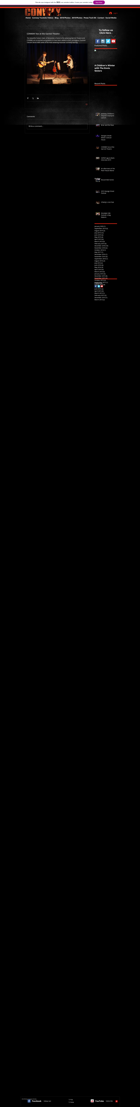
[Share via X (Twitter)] (33, 98)
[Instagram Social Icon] (103, 41)
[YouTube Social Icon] (113, 41)
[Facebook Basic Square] (97, 41)
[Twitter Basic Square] (108, 41)
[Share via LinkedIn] (38, 98)
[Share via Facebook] (28, 98)
